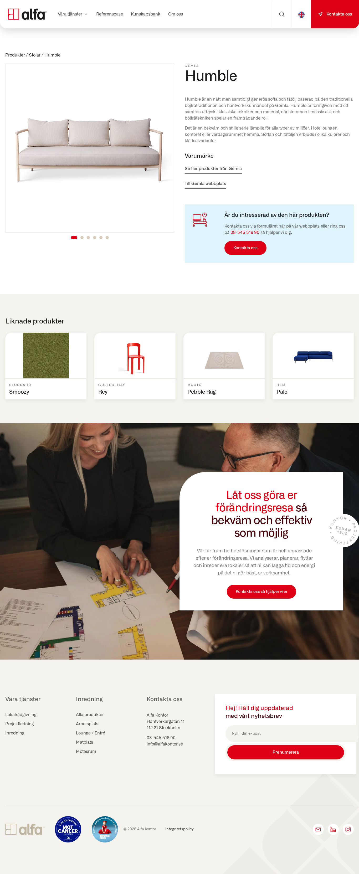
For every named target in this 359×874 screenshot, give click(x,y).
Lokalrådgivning (21, 715)
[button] (73, 14)
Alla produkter (90, 715)
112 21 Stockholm (163, 728)
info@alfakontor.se (165, 744)
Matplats (84, 742)
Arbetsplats (87, 724)
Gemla (192, 66)
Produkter (15, 55)
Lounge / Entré (90, 733)
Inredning (14, 733)
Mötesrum (86, 751)
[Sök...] (281, 14)
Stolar (34, 55)
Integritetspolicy (179, 829)
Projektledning (19, 724)
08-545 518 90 (244, 232)
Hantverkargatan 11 (165, 721)
